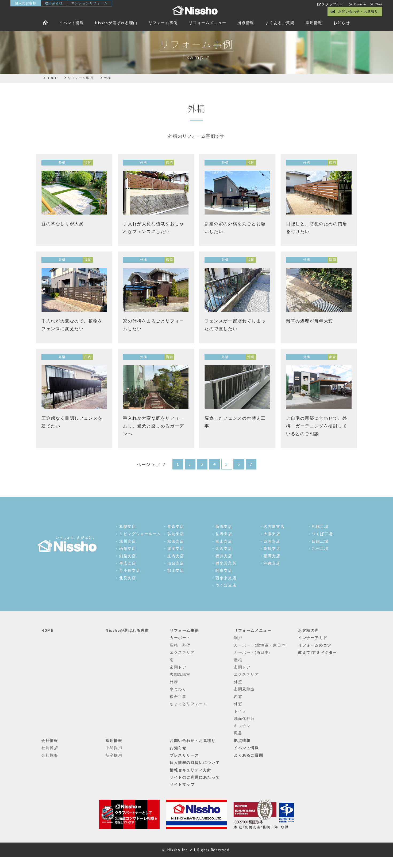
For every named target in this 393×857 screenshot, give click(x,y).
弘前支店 (175, 533)
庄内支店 (175, 556)
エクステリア (182, 652)
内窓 (238, 696)
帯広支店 (127, 563)
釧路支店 (127, 556)
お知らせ (341, 22)
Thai (378, 4)
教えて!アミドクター (317, 652)
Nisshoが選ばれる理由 (116, 22)
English (360, 4)
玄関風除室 (180, 674)
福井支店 (223, 556)
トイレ (240, 711)
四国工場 (320, 541)
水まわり (178, 689)
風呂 (238, 733)
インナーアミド (312, 637)
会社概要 (49, 755)
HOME (47, 630)
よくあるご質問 (279, 22)
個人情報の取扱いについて (195, 762)
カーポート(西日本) (252, 652)
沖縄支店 (272, 563)
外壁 (238, 681)
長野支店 (223, 533)
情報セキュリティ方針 (190, 770)
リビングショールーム (140, 533)
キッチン (242, 725)
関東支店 (223, 570)
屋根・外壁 (180, 645)
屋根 (238, 659)
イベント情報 (71, 22)
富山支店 (223, 541)
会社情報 (49, 740)
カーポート (180, 637)
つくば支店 (225, 585)
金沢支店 (223, 548)
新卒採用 (114, 755)
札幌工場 (320, 526)
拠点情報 (245, 22)
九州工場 (320, 548)
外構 (174, 681)
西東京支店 (225, 578)
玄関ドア (178, 667)
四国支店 (272, 541)
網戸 (238, 637)
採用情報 (314, 22)
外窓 (238, 703)
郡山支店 (175, 570)
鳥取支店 (272, 548)
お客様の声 (308, 630)
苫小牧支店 (129, 570)
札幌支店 (127, 526)
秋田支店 (175, 541)
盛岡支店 (175, 548)
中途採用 (114, 747)
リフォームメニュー (207, 22)
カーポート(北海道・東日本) (260, 645)
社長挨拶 (49, 747)
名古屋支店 (274, 526)
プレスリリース (184, 755)
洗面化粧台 (244, 718)
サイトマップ (182, 784)
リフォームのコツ (315, 645)
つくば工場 (322, 533)
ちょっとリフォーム (188, 703)
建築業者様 (54, 3)
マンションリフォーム (89, 3)
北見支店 (127, 578)
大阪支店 (272, 533)
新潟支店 (223, 526)
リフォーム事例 (163, 22)
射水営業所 (225, 563)
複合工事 (178, 696)
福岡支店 (272, 556)
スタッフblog (333, 4)
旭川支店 (127, 541)
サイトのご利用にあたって (195, 777)
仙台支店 (175, 563)
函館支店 (127, 548)
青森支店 (175, 526)
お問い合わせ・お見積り (358, 11)
